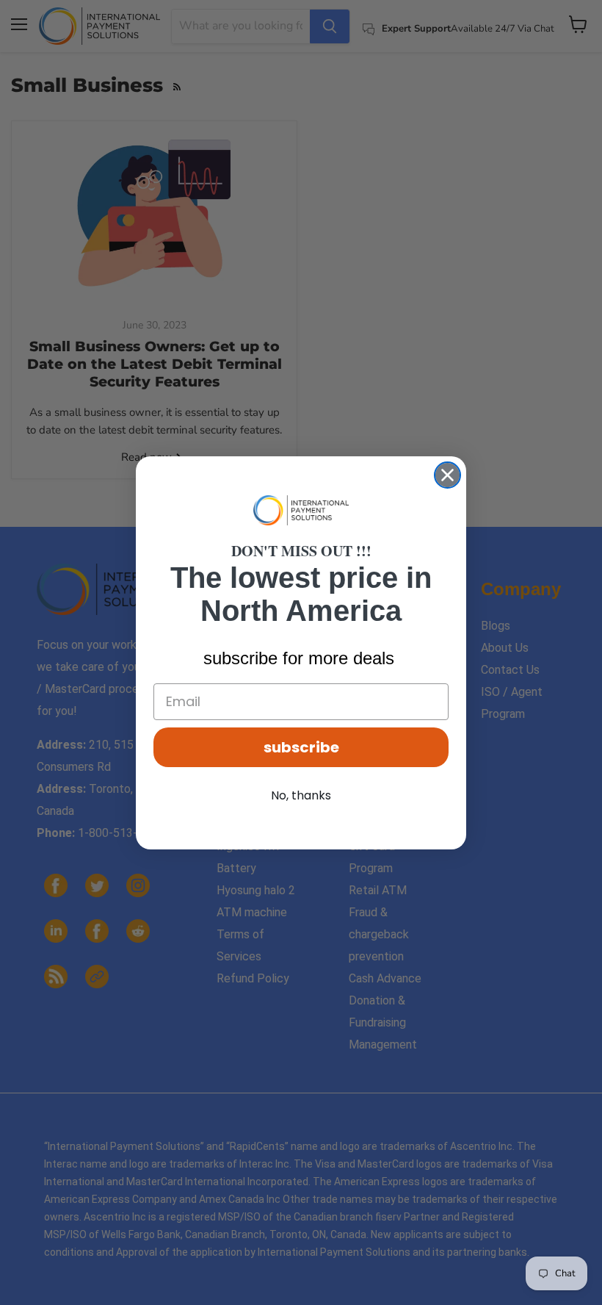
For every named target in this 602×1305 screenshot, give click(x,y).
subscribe (301, 747)
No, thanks (301, 795)
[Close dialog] (447, 475)
